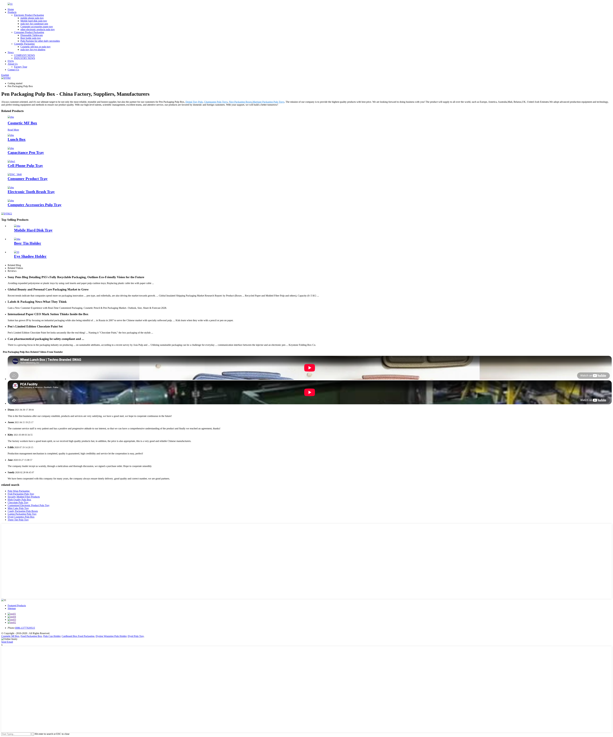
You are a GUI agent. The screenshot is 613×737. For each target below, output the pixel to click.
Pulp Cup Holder (51, 636)
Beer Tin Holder (27, 243)
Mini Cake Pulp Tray (18, 508)
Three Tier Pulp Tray (18, 519)
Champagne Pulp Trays (216, 101)
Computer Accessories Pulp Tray (34, 205)
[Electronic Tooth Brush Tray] (11, 187)
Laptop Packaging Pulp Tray (22, 514)
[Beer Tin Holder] (17, 239)
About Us (13, 64)
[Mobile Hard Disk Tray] (17, 226)
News (11, 52)
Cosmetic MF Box (22, 123)
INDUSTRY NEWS (24, 58)
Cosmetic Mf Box (10, 636)
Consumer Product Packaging (29, 32)
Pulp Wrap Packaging (19, 491)
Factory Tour (20, 66)
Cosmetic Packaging (24, 43)
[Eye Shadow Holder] (16, 252)
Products (12, 12)
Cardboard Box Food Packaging (78, 636)
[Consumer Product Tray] (15, 174)
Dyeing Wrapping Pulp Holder (111, 636)
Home (11, 9)
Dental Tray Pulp (194, 101)
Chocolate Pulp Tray (18, 502)
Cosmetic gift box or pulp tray (35, 46)
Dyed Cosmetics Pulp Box (21, 516)
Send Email (7, 642)
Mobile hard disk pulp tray (33, 20)
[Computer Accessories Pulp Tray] (11, 200)
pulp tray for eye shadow (32, 49)
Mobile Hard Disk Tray (33, 230)
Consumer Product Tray (28, 179)
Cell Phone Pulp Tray (25, 165)
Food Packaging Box (31, 636)
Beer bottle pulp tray (30, 38)
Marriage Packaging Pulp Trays (268, 101)
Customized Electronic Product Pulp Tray (28, 505)
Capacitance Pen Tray (26, 152)
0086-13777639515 (25, 627)
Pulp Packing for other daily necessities (40, 41)
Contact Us (13, 69)
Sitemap (12, 608)
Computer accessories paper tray (36, 26)
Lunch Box (17, 139)
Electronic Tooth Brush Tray (31, 192)
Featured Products (17, 605)
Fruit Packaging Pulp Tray (21, 494)
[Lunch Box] (11, 135)
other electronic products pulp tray (37, 29)
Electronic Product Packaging (29, 15)
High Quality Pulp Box (19, 499)
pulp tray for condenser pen (34, 23)
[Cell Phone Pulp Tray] (11, 161)
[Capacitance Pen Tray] (11, 148)
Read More (13, 129)
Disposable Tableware (31, 35)
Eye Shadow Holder (30, 256)
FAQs (11, 61)
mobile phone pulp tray (32, 18)
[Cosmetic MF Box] (11, 117)
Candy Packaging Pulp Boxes (23, 511)
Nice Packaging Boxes (240, 101)
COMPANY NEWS (24, 55)
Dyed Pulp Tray (136, 636)
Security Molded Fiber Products (24, 496)
